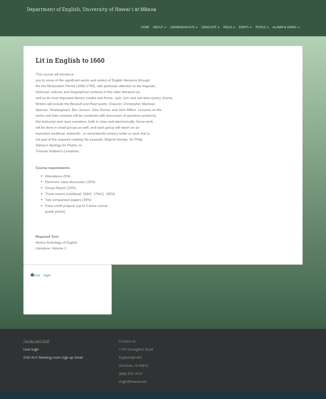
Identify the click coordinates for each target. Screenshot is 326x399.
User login (42, 274)
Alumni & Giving (285, 27)
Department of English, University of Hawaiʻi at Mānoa (91, 9)
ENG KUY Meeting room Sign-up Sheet (53, 357)
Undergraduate (182, 27)
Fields (228, 27)
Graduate (209, 27)
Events (244, 27)
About (158, 27)
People (261, 27)
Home (145, 27)
